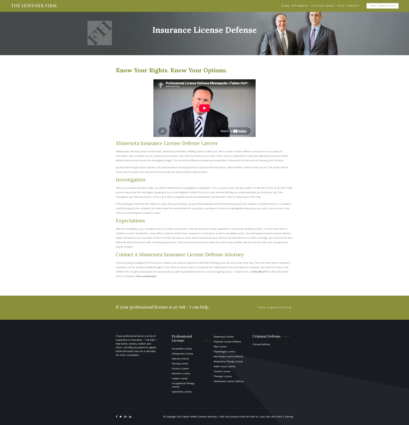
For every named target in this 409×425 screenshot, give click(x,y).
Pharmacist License (224, 336)
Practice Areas (322, 5)
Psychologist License (224, 351)
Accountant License (182, 348)
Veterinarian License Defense (229, 381)
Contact (352, 5)
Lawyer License (180, 378)
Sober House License (224, 366)
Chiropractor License (182, 353)
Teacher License (222, 371)
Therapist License (223, 376)
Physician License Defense (227, 341)
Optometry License (182, 391)
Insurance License (181, 373)
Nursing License (180, 363)
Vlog (341, 5)
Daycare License (180, 358)
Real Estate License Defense (228, 356)
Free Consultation (382, 6)
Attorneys (299, 5)
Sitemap (289, 416)
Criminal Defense (261, 344)
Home (285, 5)
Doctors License (180, 368)
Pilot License (220, 346)
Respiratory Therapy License (228, 361)
